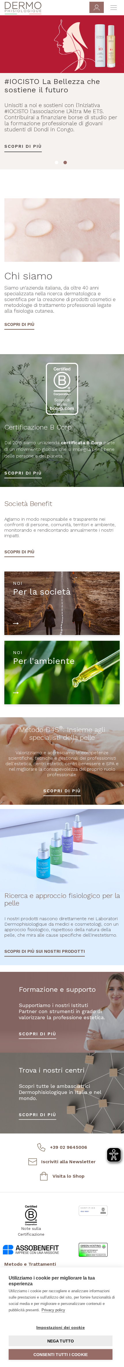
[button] (62, 1264)
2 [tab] (66, 164)
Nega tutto (60, 1341)
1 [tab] (58, 164)
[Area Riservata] (96, 7)
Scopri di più (23, 125)
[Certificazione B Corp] (31, 1215)
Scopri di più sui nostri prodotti (44, 951)
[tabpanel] (62, 89)
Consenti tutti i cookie (60, 1354)
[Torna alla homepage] (23, 8)
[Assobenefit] (31, 1248)
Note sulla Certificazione (31, 1231)
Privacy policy (53, 1310)
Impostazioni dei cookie (60, 1327)
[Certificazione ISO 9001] (93, 1210)
